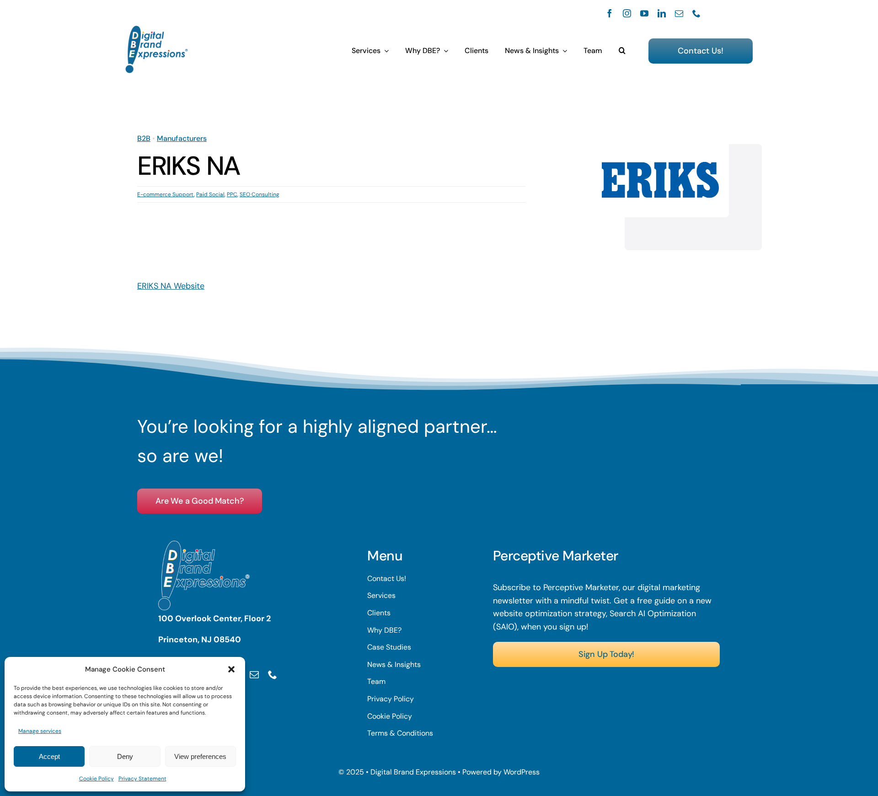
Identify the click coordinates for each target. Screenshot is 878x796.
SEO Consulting (259, 194)
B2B (143, 138)
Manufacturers (182, 138)
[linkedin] (662, 13)
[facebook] (609, 13)
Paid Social (210, 194)
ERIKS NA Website (170, 285)
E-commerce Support (165, 194)
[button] (231, 669)
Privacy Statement (142, 778)
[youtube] (644, 13)
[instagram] (627, 13)
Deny (125, 756)
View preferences (200, 756)
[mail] (679, 13)
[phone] (696, 13)
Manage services (39, 731)
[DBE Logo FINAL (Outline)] (156, 29)
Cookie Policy (96, 778)
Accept (49, 756)
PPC (232, 194)
